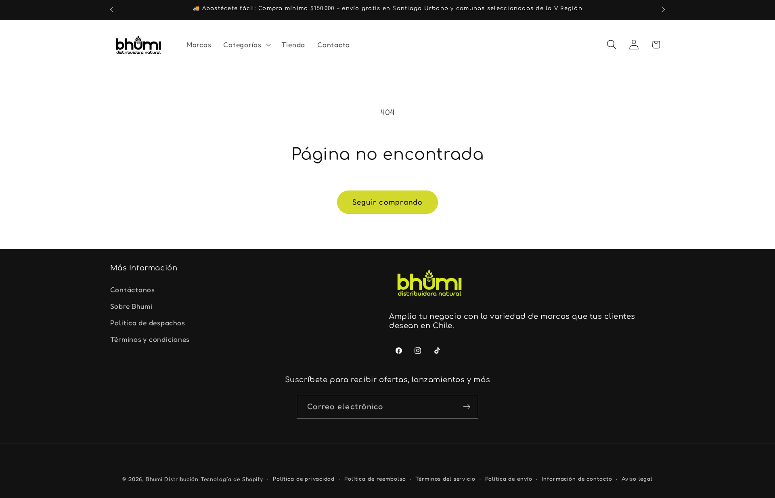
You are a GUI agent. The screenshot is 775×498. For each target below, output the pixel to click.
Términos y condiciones (150, 339)
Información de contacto (577, 478)
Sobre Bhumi (131, 306)
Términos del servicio (445, 478)
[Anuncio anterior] (111, 9)
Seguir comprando (387, 201)
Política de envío (508, 478)
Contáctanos (132, 290)
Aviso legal (637, 478)
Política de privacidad (304, 478)
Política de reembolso (375, 478)
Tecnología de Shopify (232, 479)
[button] (246, 44)
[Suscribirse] (467, 406)
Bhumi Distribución (173, 479)
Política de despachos (147, 323)
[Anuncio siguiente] (663, 9)
